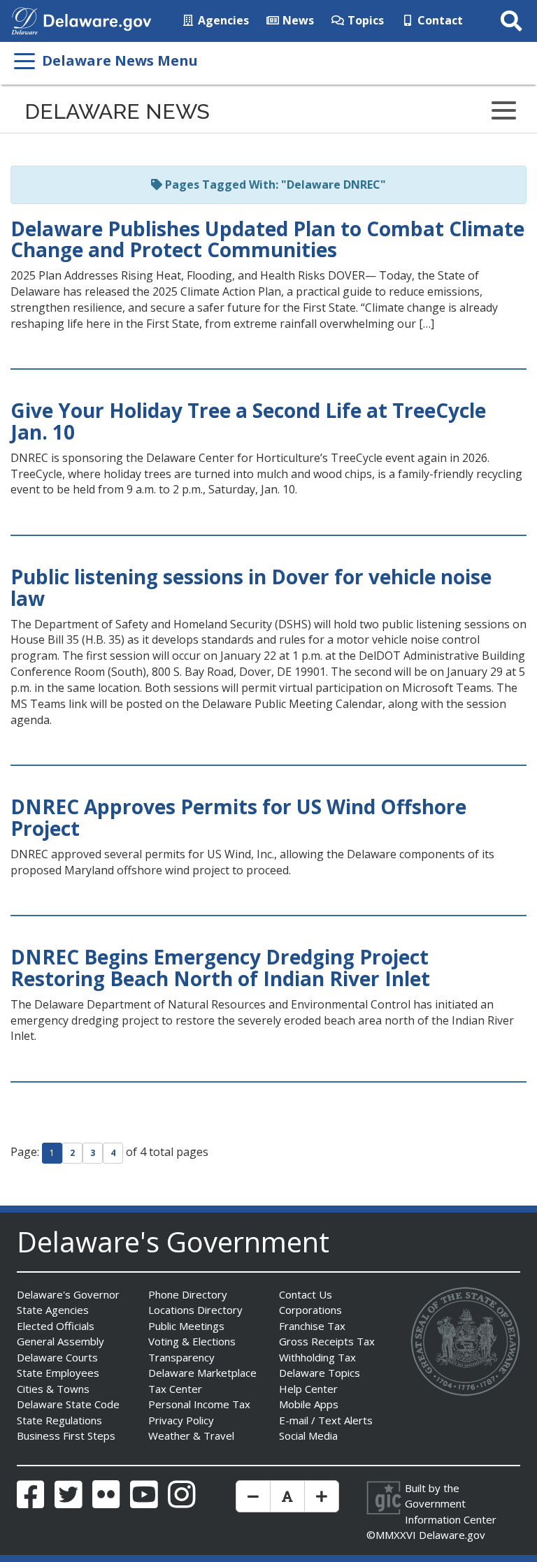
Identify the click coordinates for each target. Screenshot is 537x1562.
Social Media (308, 1435)
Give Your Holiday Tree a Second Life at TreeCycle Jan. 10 (248, 421)
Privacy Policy (181, 1420)
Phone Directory (187, 1294)
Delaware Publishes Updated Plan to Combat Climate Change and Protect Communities (267, 239)
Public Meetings (186, 1326)
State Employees (58, 1373)
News (297, 20)
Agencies (222, 20)
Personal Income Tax (199, 1404)
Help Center (308, 1389)
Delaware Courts (57, 1357)
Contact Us (305, 1294)
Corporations (310, 1310)
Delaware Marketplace (202, 1373)
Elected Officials (55, 1326)
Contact (439, 20)
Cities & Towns (53, 1389)
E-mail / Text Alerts (326, 1420)
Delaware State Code (68, 1404)
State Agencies (53, 1310)
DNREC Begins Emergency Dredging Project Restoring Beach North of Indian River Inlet (220, 967)
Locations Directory (195, 1310)
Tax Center (175, 1389)
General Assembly (60, 1341)
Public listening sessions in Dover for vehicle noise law (251, 587)
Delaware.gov (452, 1535)
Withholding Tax (317, 1357)
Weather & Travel (191, 1435)
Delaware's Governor (68, 1294)
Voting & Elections (192, 1341)
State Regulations (59, 1420)
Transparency (181, 1357)
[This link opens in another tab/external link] (24, 19)
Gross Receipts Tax (327, 1341)
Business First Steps (66, 1435)
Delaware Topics (319, 1373)
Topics (364, 20)
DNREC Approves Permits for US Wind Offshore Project (238, 817)
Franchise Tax (312, 1326)
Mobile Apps (308, 1404)
